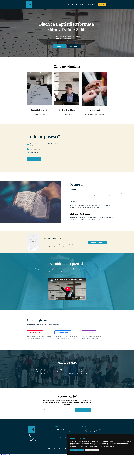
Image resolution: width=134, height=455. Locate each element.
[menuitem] (65, 5)
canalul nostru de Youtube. (36, 338)
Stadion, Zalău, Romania (88, 432)
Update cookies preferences (6, 454)
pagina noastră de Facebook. (68, 338)
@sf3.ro (98, 338)
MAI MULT (123, 193)
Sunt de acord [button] (74, 450)
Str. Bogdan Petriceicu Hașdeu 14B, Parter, (93, 430)
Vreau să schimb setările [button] (92, 450)
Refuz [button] (82, 450)
